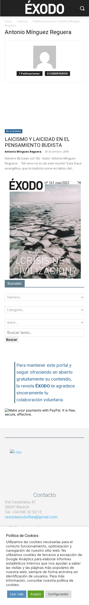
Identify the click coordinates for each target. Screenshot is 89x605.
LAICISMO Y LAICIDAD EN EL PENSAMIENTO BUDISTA (37, 142)
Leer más (16, 594)
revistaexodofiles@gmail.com (31, 517)
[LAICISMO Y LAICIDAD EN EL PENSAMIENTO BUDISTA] (44, 113)
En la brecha (13, 131)
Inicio (8, 21)
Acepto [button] (35, 594)
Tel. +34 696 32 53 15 (23, 512)
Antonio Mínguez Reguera (23, 151)
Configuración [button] (58, 594)
